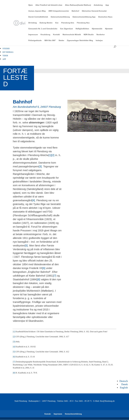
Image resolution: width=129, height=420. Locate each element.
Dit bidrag (32, 23)
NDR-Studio (89, 35)
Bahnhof (75, 11)
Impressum (33, 35)
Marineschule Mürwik (72, 35)
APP (4, 59)
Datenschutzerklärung (60, 17)
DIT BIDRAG (8, 52)
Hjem (30, 5)
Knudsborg (45, 35)
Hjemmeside (97, 29)
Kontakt (56, 35)
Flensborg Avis (67, 23)
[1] (50, 155)
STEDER (6, 49)
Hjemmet (108, 29)
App (107, 5)
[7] (54, 275)
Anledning (98, 5)
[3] (40, 166)
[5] (26, 245)
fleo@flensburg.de (107, 401)
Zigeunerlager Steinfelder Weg (80, 40)
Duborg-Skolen (46, 23)
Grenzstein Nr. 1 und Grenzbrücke (42, 29)
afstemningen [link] (36, 122)
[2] (52, 155)
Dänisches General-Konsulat (94, 11)
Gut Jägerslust (66, 29)
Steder (61, 40)
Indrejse (99, 40)
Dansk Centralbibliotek (38, 17)
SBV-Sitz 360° (50, 40)
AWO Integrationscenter (58, 11)
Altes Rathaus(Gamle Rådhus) (78, 5)
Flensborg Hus (83, 23)
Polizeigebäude (35, 40)
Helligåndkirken (82, 29)
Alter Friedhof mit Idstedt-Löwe (48, 5)
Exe (56, 23)
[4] (33, 200)
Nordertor (100, 35)
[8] (38, 279)
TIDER (5, 56)
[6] (43, 268)
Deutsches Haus (105, 17)
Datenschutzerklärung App (84, 17)
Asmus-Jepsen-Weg (37, 11)
